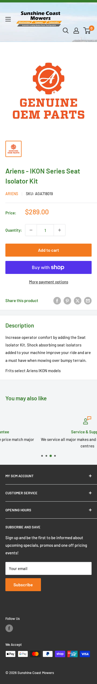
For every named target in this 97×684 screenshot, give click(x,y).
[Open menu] (8, 19)
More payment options (48, 281)
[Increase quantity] (59, 230)
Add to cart (48, 250)
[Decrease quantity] (31, 230)
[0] (87, 30)
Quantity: (13, 230)
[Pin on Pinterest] (67, 300)
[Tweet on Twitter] (77, 300)
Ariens (11, 193)
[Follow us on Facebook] (9, 628)
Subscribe (23, 584)
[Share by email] (88, 300)
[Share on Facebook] (57, 300)
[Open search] (66, 31)
